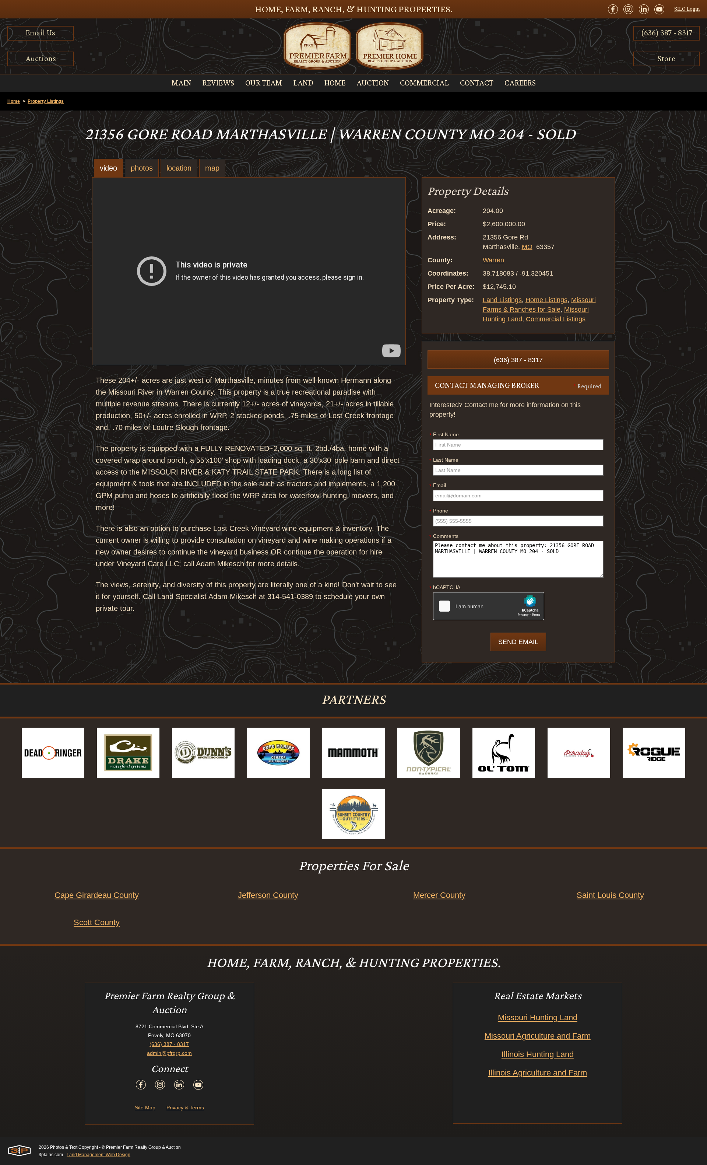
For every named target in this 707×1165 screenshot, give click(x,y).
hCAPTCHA (444, 587)
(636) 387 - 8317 (666, 32)
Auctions (40, 58)
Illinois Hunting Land (538, 1054)
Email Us (40, 32)
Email (437, 485)
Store (666, 58)
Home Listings (546, 300)
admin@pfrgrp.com (169, 1053)
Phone (438, 511)
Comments (443, 536)
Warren (493, 260)
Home (13, 101)
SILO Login (687, 9)
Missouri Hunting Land (537, 1017)
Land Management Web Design (98, 1154)
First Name (444, 434)
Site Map (145, 1107)
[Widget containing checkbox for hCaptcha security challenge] (488, 606)
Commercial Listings (555, 319)
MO (527, 247)
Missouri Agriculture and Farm (538, 1035)
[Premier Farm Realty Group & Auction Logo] (353, 46)
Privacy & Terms (185, 1107)
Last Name (443, 460)
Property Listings (46, 101)
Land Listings (502, 300)
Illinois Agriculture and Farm (537, 1072)
